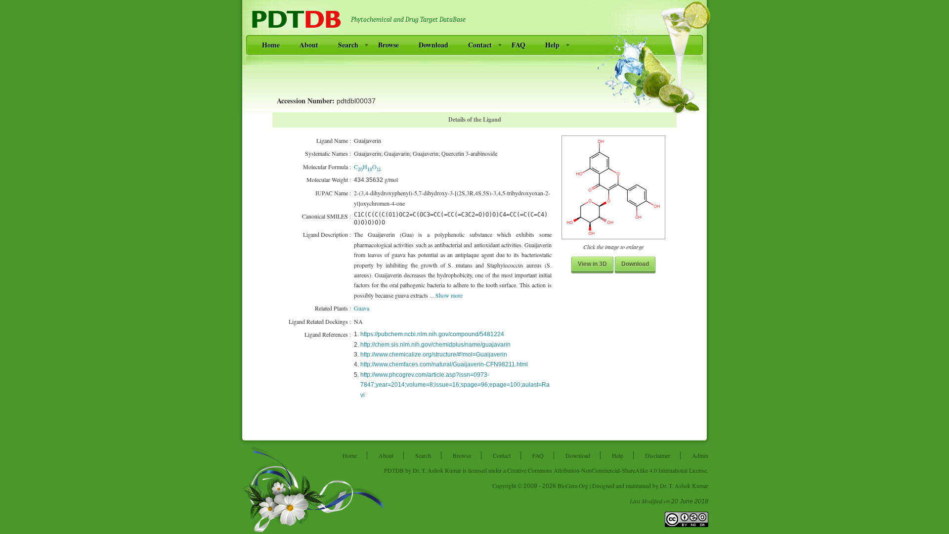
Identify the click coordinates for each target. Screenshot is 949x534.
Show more (449, 295)
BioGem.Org (573, 486)
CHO (367, 167)
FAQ (518, 45)
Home (271, 45)
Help (552, 45)
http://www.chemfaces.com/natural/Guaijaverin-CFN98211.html (444, 364)
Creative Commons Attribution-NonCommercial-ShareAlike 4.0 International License (607, 470)
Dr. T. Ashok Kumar (437, 470)
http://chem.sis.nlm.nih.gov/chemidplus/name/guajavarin (435, 344)
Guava (361, 308)
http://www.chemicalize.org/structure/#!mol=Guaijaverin (433, 354)
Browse (388, 45)
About (309, 45)
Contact (480, 45)
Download (433, 45)
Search (348, 45)
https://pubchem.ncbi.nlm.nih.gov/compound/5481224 (432, 334)
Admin (700, 455)
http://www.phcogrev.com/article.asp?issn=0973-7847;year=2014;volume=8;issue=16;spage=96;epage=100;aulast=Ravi (455, 385)
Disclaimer (657, 455)
